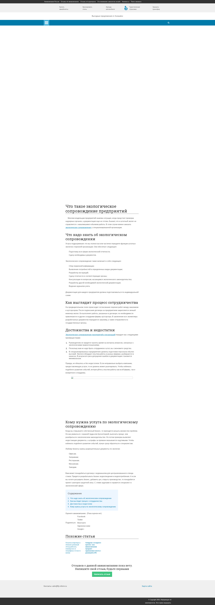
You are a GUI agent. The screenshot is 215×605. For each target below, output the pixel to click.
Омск (55, 69)
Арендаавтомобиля (110, 8)
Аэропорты (52, 38)
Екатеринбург (58, 63)
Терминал (57, 157)
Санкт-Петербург (60, 54)
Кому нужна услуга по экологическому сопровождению (92, 507)
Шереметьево (58, 48)
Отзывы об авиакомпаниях (70, 1)
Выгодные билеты (60, 192)
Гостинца (56, 151)
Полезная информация (58, 160)
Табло (55, 154)
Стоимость (57, 148)
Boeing (55, 88)
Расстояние (57, 113)
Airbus (55, 82)
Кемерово (57, 66)
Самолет (51, 79)
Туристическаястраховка (134, 8)
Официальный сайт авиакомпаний (67, 173)
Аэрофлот (57, 41)
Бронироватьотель (87, 8)
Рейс (55, 110)
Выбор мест (58, 91)
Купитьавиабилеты (63, 8)
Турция (56, 51)
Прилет (56, 135)
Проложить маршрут (61, 189)
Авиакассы (125, 1)
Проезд (56, 126)
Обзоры (56, 163)
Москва (56, 60)
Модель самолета (60, 95)
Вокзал (55, 73)
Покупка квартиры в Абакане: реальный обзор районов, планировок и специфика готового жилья (73, 548)
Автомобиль (58, 129)
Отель (55, 145)
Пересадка (57, 138)
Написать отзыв (102, 574)
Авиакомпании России (51, 1)
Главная (52, 21)
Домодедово (58, 44)
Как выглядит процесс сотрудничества (85, 501)
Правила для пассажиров (63, 179)
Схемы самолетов (60, 85)
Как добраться (54, 98)
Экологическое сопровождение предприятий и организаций (90, 335)
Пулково (56, 57)
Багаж (55, 142)
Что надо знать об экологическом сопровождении (89, 498)
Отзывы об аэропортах (88, 1)
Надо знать (52, 198)
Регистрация (58, 76)
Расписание (58, 107)
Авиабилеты (58, 101)
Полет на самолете (60, 195)
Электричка (57, 120)
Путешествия (53, 185)
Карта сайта (147, 586)
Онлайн (56, 170)
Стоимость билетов (61, 167)
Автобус (56, 123)
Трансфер (57, 116)
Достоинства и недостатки (80, 504)
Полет (50, 132)
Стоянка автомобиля (61, 182)
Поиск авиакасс (136, 1)
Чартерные (57, 104)
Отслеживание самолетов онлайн (108, 1)
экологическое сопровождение (78, 227)
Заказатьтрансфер (156, 8)
